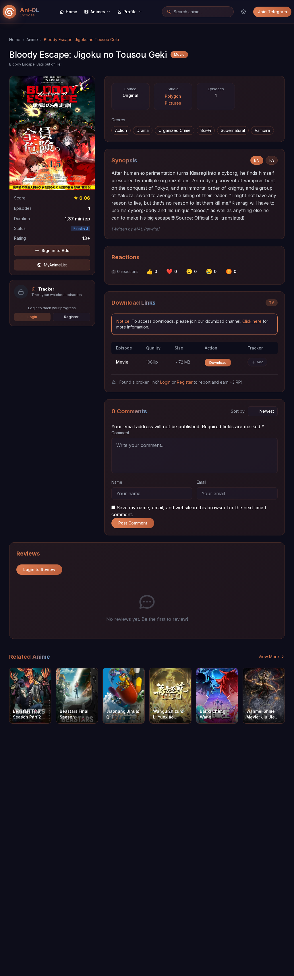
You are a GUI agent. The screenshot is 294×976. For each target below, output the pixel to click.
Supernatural (233, 130)
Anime (32, 39)
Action (121, 130)
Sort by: (238, 411)
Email (201, 482)
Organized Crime (174, 130)
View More (268, 656)
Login (32, 317)
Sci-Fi (205, 130)
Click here (252, 321)
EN (257, 160)
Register (71, 317)
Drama (143, 130)
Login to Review (39, 569)
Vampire (262, 130)
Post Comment (132, 522)
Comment (120, 432)
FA (271, 160)
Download (218, 362)
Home (14, 39)
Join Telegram (272, 11)
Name (116, 482)
